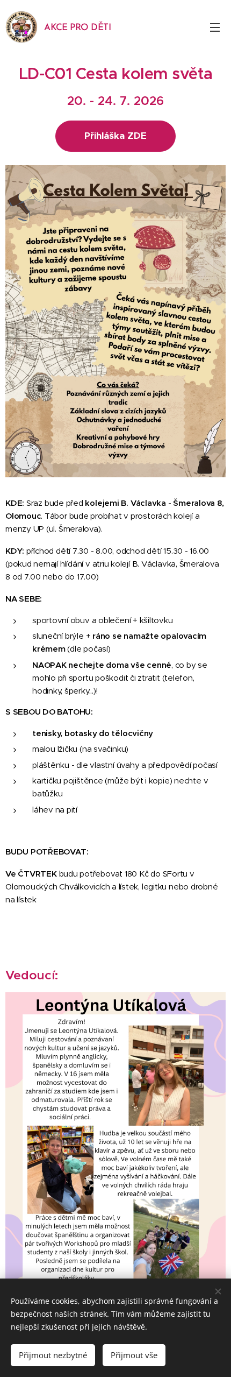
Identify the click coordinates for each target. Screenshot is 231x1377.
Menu (215, 27)
